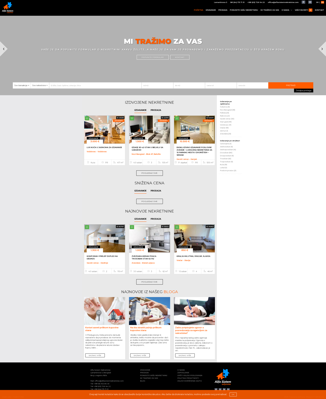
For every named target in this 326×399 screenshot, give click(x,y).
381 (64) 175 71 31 (237, 2)
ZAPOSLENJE (183, 373)
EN (322, 2)
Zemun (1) (224, 131)
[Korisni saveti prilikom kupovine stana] (104, 312)
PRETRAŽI (291, 85)
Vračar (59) (224, 128)
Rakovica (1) (225, 116)
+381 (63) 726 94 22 (256, 2)
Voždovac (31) (225, 125)
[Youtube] (228, 389)
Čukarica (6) (225, 107)
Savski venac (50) (227, 119)
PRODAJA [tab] (156, 110)
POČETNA (198, 10)
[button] (8, 68)
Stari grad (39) (226, 122)
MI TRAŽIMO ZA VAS (270, 10)
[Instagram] (310, 2)
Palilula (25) (224, 113)
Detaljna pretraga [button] (303, 90)
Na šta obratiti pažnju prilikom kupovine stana (145, 329)
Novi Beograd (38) (227, 110)
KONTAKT (319, 10)
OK (233, 394)
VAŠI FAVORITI (303, 10)
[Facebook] (303, 2)
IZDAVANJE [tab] (140, 110)
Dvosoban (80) (226, 153)
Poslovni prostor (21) (228, 170)
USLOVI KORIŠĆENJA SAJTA (189, 381)
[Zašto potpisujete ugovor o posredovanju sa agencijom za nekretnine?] (194, 312)
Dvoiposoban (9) (227, 156)
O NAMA (285, 10)
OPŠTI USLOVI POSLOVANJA (189, 375)
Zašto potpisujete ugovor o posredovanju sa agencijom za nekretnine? (191, 330)
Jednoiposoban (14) (228, 150)
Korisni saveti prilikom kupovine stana (102, 329)
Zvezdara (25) (225, 134)
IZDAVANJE (211, 10)
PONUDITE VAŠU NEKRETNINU (244, 10)
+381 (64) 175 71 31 (101, 389)
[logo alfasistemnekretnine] (7, 7)
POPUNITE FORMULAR (153, 57)
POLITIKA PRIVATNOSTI (188, 378)
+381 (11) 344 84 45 (101, 384)
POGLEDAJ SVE (150, 173)
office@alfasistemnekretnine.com (283, 2)
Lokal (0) (223, 168)
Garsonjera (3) (225, 144)
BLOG (142, 381)
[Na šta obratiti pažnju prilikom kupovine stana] (149, 312)
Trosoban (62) (225, 159)
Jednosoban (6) (226, 147)
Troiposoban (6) (226, 162)
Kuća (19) (223, 165)
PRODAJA (222, 10)
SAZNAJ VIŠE (95, 355)
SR (317, 2)
